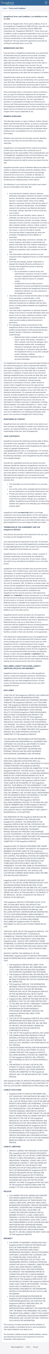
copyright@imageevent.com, (14, 451)
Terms (28, 1347)
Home (5, 8)
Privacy (35, 1347)
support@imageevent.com (15, 547)
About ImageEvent (17, 1347)
